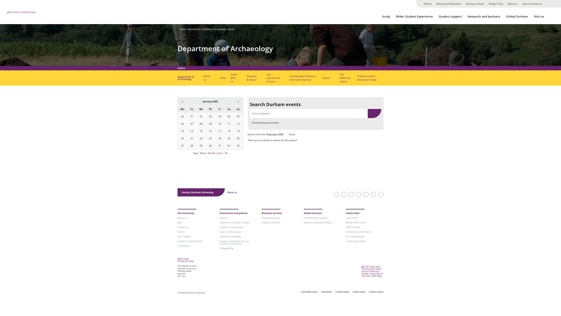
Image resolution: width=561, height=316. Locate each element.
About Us (207, 78)
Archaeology (220, 29)
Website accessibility (230, 236)
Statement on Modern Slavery (235, 222)
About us (513, 3)
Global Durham (517, 16)
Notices (223, 217)
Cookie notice (359, 291)
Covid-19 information (230, 231)
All (226, 153)
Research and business (484, 16)
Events (231, 29)
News (223, 78)
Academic (207, 29)
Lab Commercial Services (273, 78)
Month (211, 153)
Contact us (183, 227)
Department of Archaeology (225, 48)
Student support (450, 16)
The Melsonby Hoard (345, 78)
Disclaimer (326, 291)
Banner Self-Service (356, 222)
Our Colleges (184, 236)
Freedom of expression (232, 227)
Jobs (180, 222)
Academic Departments (190, 241)
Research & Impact (252, 78)
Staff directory (353, 227)
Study (386, 16)
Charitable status (309, 291)
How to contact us (532, 3)
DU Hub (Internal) (355, 236)
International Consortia (315, 217)
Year (220, 153)
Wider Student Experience (414, 16)
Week (203, 153)
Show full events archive (265, 123)
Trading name (342, 291)
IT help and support (356, 241)
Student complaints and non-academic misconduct (235, 242)
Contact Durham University (197, 192)
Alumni (427, 3)
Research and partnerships (318, 222)
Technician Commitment (358, 231)
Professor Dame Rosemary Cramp (366, 78)
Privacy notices (376, 291)
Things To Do (496, 3)
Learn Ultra (351, 217)
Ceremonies (184, 246)
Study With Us (234, 78)
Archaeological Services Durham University (303, 78)
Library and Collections (448, 3)
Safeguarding (226, 248)
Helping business (270, 217)
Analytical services (271, 222)
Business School (475, 3)
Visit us (539, 16)
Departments (194, 29)
